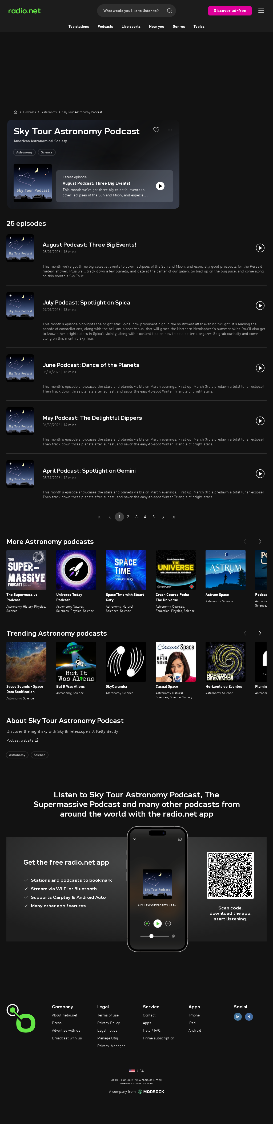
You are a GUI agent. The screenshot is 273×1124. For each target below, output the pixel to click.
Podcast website (19, 740)
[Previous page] (110, 517)
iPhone (194, 1015)
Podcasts (105, 27)
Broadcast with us (67, 1038)
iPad (192, 1023)
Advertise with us (66, 1030)
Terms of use (108, 1015)
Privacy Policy (108, 1023)
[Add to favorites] (156, 129)
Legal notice (107, 1030)
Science (47, 152)
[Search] (169, 10)
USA (140, 1071)
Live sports (131, 27)
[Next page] (163, 517)
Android (194, 1030)
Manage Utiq (107, 1038)
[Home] (15, 112)
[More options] (170, 130)
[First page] (99, 517)
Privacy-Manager (111, 1046)
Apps (147, 1023)
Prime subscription (158, 1038)
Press (57, 1023)
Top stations (79, 27)
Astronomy (24, 152)
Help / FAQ (151, 1030)
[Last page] (174, 517)
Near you (156, 27)
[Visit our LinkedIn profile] (238, 1016)
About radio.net (64, 1015)
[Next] (260, 539)
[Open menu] (261, 10)
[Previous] (244, 539)
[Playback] (160, 186)
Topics (199, 27)
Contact (149, 1015)
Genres (179, 27)
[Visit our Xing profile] (249, 1016)
